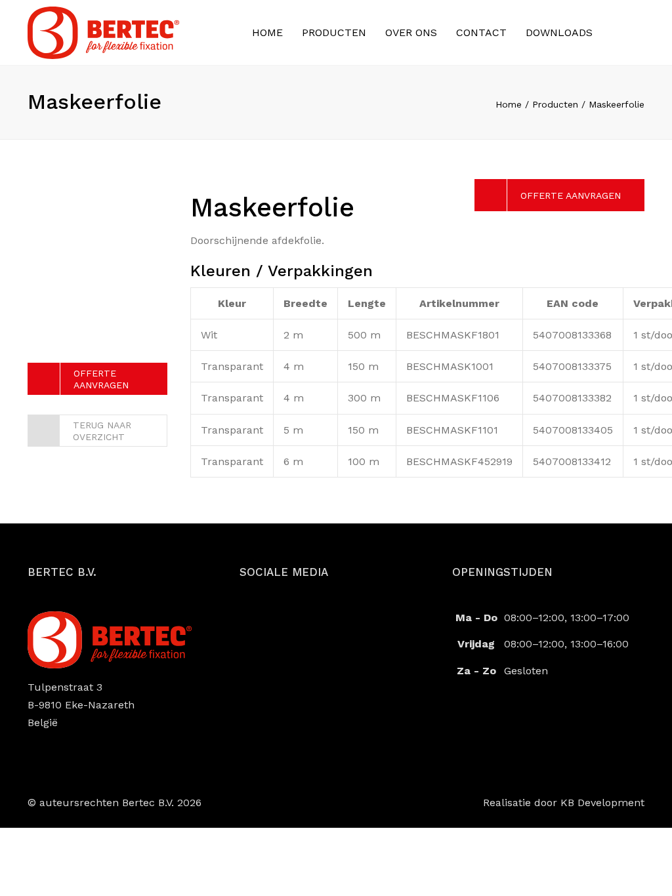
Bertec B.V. (148, 802)
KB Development (602, 802)
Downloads (559, 32)
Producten (334, 32)
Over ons (411, 32)
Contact (481, 32)
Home (267, 32)
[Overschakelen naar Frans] (611, 31)
